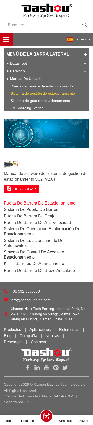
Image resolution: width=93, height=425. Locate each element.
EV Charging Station (27, 108)
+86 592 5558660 (25, 291)
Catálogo (17, 71)
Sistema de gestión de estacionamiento (43, 93)
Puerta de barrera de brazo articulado (39, 270)
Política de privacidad (22, 396)
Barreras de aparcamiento (40, 263)
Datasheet (18, 63)
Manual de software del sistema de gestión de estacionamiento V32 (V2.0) (46, 176)
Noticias (52, 335)
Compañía (29, 335)
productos (13, 329)
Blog (8, 335)
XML (71, 396)
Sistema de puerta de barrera (32, 209)
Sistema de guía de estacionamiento (40, 101)
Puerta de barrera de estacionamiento (42, 86)
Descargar (24, 189)
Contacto (39, 342)
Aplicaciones (40, 329)
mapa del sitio (54, 396)
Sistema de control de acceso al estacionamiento (34, 254)
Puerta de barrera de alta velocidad (37, 222)
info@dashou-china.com (31, 300)
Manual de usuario (26, 79)
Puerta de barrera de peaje (30, 216)
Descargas (14, 342)
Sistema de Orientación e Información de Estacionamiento (42, 231)
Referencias (70, 329)
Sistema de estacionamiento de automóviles (34, 243)
